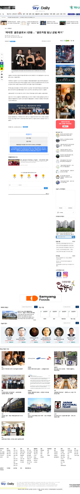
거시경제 (22, 462)
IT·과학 (28, 463)
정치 (24, 14)
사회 (27, 14)
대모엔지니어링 (71, 339)
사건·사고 (15, 450)
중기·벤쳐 (22, 453)
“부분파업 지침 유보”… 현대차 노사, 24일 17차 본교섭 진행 (65, 393)
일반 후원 (28, 141)
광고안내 (34, 489)
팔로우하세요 (65, 277)
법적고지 (46, 489)
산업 (33, 14)
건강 (61, 463)
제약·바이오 (29, 457)
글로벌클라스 (56, 457)
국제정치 (56, 455)
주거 (14, 457)
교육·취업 (15, 455)
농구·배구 (69, 458)
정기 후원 (28, 138)
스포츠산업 (70, 450)
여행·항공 (29, 460)
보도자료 (15, 468)
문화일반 (62, 450)
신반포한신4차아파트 (9, 340)
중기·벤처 (36, 450)
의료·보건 (15, 460)
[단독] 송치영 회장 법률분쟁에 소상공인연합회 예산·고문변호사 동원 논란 (65, 245)
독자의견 (42, 489)
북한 (7, 457)
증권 (41, 453)
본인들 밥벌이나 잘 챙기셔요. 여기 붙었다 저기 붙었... (65, 265)
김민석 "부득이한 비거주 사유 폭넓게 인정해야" (12, 369)
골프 (68, 457)
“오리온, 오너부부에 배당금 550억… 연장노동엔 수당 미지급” (65, 249)
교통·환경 (15, 463)
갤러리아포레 (34, 340)
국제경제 (56, 452)
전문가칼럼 (2, 453)
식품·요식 (29, 458)
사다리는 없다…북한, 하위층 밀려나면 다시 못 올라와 (12, 416)
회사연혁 (26, 489)
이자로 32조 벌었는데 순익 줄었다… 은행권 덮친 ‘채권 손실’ (32, 23)
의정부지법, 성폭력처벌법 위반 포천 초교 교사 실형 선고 (65, 243)
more (73, 241)
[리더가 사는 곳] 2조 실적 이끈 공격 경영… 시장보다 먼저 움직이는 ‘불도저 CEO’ (65, 233)
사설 (1, 450)
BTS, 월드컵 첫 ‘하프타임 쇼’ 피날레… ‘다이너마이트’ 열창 (34, 160)
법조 (14, 462)
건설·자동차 (29, 452)
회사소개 (19, 489)
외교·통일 (9, 455)
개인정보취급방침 (52, 489)
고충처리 (40, 490)
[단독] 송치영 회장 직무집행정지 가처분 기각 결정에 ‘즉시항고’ (65, 247)
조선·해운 (29, 453)
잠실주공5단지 (21, 340)
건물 (48, 452)
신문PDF (2, 468)
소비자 (21, 457)
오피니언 (14, 14)
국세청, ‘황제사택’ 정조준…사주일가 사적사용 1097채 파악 (38, 393)
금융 (41, 14)
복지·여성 (15, 453)
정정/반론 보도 (28, 468)
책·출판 (62, 452)
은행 (41, 452)
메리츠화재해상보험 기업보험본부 (46, 339)
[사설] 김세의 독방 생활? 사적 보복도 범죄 (64, 251)
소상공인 (35, 462)
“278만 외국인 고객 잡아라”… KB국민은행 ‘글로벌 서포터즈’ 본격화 (11, 393)
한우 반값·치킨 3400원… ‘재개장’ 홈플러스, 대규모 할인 (64, 369)
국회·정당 (9, 452)
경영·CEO (22, 450)
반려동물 (62, 460)
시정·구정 (22, 458)
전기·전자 (29, 450)
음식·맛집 (63, 462)
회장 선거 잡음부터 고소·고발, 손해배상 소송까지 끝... (64, 259)
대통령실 (8, 450)
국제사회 (56, 453)
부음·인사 (15, 465)
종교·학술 (63, 457)
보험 (41, 455)
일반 (48, 450)
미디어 (62, 458)
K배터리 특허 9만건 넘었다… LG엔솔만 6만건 (38, 369)
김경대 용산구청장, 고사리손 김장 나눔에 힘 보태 (13, 439)
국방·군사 (15, 458)
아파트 (48, 455)
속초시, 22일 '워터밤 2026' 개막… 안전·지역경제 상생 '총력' (39, 416)
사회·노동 (15, 452)
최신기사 (9, 14)
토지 (48, 453)
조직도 (23, 489)
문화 (54, 14)
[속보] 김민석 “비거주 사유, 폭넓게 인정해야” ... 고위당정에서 (19, 17)
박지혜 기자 (10, 41)
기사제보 (61, 212)
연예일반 (10, 28)
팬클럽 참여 (11, 342)
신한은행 (9, 339)
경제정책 (22, 455)
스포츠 (57, 14)
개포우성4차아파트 (46, 340)
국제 (51, 14)
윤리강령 (30, 489)
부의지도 (20, 14)
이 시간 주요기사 (3, 20)
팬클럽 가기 (65, 126)
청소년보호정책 (59, 489)
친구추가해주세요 (59, 277)
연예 (77, 453)
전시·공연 (63, 453)
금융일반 (42, 450)
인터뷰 (1, 457)
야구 (68, 453)
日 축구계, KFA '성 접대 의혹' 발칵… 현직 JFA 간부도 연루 (65, 416)
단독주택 (58, 340)
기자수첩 (2, 455)
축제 (64, 455)
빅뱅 (34, 339)
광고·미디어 (29, 462)
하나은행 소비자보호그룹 (59, 339)
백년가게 (35, 460)
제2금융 (42, 457)
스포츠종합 (70, 452)
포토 (61, 14)
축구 (68, 455)
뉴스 (6, 28)
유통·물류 (29, 455)
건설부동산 (46, 14)
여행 (61, 455)
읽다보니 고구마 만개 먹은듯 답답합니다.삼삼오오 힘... (64, 262)
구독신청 (2, 469)
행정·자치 (9, 453)
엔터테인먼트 (63, 465)
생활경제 (37, 14)
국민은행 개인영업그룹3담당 (21, 339)
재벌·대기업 (22, 452)
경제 (30, 14)
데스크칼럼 (2, 452)
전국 (21, 468)
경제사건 (22, 460)
